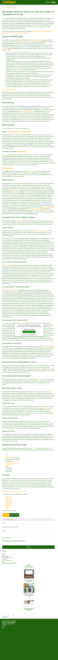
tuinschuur (8, 505)
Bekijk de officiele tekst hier (9, 89)
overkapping (48, 31)
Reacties (6, 515)
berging (46, 106)
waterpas (8, 457)
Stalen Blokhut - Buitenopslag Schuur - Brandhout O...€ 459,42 (29, 581)
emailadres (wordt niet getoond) (10, 526)
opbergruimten (22, 151)
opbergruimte (24, 33)
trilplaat (7, 456)
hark (7, 454)
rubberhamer (9, 464)
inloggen (4, 551)
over (3, 627)
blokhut (39, 31)
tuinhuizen (31, 40)
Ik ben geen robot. (6, 538)
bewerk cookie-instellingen (9, 621)
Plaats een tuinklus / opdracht (9, 7)
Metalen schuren (7, 168)
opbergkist (11, 33)
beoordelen (5, 616)
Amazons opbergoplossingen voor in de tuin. (13, 491)
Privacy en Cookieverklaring (29, 334)
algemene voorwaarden (8, 623)
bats (7, 452)
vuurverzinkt (31, 171)
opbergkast (5, 33)
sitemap (4, 625)
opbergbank (17, 33)
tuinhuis (35, 31)
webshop (29, 564)
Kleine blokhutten (48, 207)
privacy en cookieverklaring (9, 622)
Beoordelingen (14, 515)
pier (3, 555)
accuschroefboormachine (12, 463)
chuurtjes (5, 154)
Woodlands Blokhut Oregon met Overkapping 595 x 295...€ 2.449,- (29, 609)
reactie (4, 530)
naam (3, 523)
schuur (43, 31)
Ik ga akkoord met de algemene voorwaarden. (13, 540)
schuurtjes (10, 131)
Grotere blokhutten (35, 208)
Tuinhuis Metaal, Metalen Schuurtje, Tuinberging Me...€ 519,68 (29, 595)
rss (3, 626)
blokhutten (38, 40)
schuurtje (4, 48)
